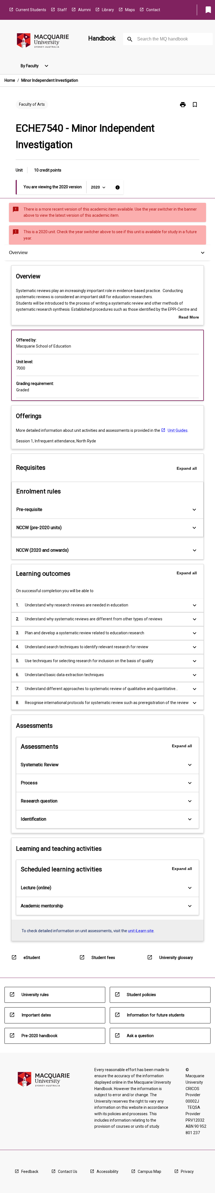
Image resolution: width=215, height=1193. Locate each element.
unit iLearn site (141, 931)
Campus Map (149, 1171)
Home (9, 80)
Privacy (187, 1171)
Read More (189, 317)
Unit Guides (178, 430)
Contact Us (67, 1171)
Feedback (29, 1171)
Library (108, 10)
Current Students (31, 10)
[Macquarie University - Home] (42, 42)
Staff (62, 10)
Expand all (187, 468)
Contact (153, 10)
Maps (130, 10)
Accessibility (107, 1171)
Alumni (84, 10)
